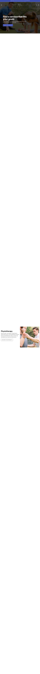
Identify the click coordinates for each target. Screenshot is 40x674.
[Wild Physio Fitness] (20, 5)
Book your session (8, 25)
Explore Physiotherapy (7, 339)
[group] (20, 1)
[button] (36, 5)
